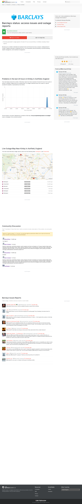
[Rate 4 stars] (69, 61)
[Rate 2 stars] (65, 61)
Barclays (14, 4)
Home (22, 1)
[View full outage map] (27, 166)
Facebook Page (60, 24)
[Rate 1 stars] (62, 61)
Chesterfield (46, 151)
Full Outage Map (41, 37)
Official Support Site (61, 26)
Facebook (50, 491)
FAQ (34, 1)
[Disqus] (27, 252)
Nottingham (38, 151)
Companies (28, 1)
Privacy (39, 1)
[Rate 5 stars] (71, 61)
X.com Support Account (62, 22)
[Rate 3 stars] (67, 61)
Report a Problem (15, 37)
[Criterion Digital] (41, 500)
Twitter (49, 489)
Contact (44, 1)
